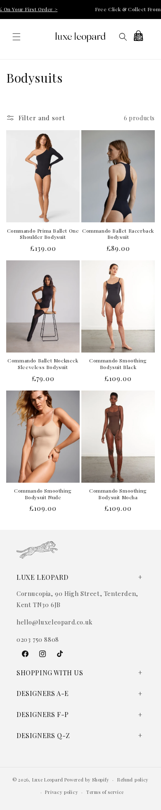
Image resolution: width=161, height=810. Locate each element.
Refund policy (133, 780)
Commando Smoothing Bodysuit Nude (43, 494)
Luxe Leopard (47, 780)
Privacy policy (61, 792)
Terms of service (105, 792)
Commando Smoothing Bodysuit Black (118, 363)
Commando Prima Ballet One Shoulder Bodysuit (43, 234)
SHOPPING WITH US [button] (50, 672)
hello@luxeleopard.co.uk (55, 622)
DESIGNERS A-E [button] (43, 693)
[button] (16, 37)
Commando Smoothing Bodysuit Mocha (118, 494)
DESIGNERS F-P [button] (43, 714)
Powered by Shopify (86, 780)
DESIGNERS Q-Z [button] (43, 735)
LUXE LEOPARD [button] (42, 577)
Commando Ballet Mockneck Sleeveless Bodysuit (42, 363)
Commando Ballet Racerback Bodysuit (118, 234)
